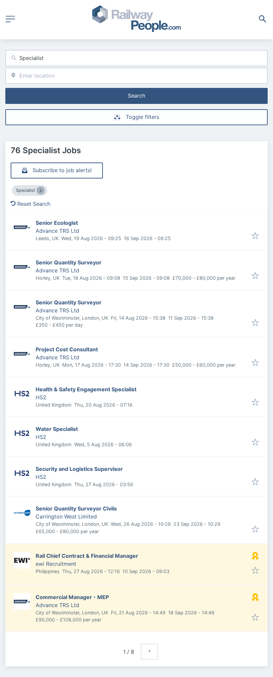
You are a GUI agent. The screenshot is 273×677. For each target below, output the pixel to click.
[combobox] (136, 58)
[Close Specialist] (41, 190)
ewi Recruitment (56, 563)
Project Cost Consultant (67, 349)
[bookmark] (255, 236)
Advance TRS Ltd (57, 230)
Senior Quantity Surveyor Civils (76, 508)
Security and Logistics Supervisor (79, 469)
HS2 (41, 397)
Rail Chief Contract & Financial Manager (87, 555)
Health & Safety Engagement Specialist (86, 389)
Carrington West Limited (66, 516)
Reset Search (33, 203)
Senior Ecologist (57, 222)
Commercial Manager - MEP (72, 597)
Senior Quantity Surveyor (69, 262)
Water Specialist (57, 429)
